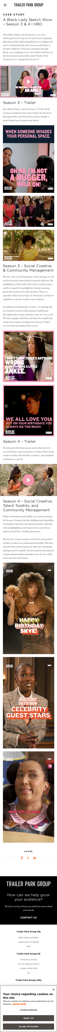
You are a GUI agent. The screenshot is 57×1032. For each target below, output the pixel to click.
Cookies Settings (28, 1010)
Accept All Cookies (28, 1026)
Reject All (28, 1018)
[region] (28, 1008)
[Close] (53, 989)
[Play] (28, 81)
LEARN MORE (19, 1004)
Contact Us (28, 917)
